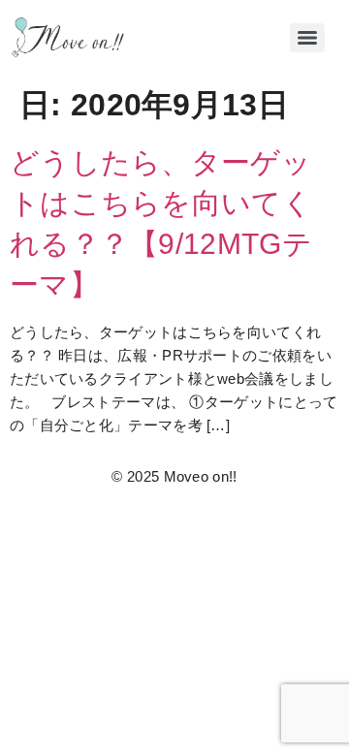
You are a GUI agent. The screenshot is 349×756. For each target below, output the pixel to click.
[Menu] (307, 37)
